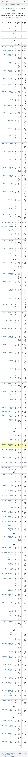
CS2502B (4, 399)
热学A (10, 320)
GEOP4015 (4, 709)
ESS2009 (4, 511)
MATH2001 (4, 547)
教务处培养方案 (15, 17)
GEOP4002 (4, 690)
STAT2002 (4, 444)
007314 (4, 669)
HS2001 (4, 112)
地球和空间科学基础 (10, 106)
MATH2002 (4, 143)
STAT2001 (4, 99)
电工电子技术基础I (10, 313)
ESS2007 (4, 500)
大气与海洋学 (10, 579)
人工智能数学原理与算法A (10, 529)
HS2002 (4, 281)
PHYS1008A (4, 419)
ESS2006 (4, 105)
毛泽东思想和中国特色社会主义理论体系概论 (10, 523)
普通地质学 (10, 700)
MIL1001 (4, 43)
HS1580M (4, 50)
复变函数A (10, 439)
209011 (4, 376)
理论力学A (10, 434)
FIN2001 (4, 328)
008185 (4, 360)
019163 (4, 191)
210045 (4, 368)
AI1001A (4, 528)
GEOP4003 (4, 573)
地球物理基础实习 (10, 537)
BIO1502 (4, 91)
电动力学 (11, 480)
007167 (4, 695)
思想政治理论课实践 (10, 610)
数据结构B (10, 399)
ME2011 (4, 312)
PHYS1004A (4, 427)
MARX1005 (4, 610)
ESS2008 (4, 506)
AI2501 (4, 391)
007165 (4, 578)
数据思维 (11, 99)
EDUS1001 (4, 602)
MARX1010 (4, 407)
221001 (4, 84)
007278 (4, 563)
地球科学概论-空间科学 (10, 511)
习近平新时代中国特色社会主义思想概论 (10, 228)
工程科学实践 (10, 376)
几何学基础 (10, 120)
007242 (4, 651)
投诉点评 (20, 753)
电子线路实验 (10, 491)
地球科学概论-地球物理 (10, 501)
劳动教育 (11, 602)
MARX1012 (4, 222)
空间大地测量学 (10, 569)
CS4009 (4, 383)
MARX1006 (4, 614)
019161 (4, 183)
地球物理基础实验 (10, 644)
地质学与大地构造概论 (10, 589)
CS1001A (4, 254)
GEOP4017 (4, 589)
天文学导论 (10, 78)
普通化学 (11, 457)
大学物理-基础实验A (10, 419)
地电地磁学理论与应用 (10, 558)
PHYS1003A (4, 462)
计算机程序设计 (10, 249)
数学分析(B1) (11, 233)
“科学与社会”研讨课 (11, 241)
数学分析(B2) (11, 415)
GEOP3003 (4, 638)
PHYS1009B (4, 449)
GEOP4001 (4, 682)
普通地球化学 (10, 720)
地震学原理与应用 (10, 651)
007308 (4, 664)
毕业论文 (11, 36)
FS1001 (4, 240)
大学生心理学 (10, 263)
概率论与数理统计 (10, 445)
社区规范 (8, 753)
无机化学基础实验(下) (10, 337)
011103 (4, 352)
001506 (4, 474)
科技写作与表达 (10, 281)
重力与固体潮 (10, 638)
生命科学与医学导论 (10, 92)
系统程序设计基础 (10, 289)
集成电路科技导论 (10, 55)
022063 (4, 632)
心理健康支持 (14, 753)
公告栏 (8, 754)
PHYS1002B (4, 305)
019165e (4, 136)
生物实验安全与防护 (10, 207)
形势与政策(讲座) (10, 614)
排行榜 (4, 754)
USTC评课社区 (5, 2)
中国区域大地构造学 (10, 678)
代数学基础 (10, 128)
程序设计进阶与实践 (10, 384)
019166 (4, 344)
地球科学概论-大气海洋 (10, 506)
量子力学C (10, 584)
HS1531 (4, 262)
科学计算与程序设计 (10, 670)
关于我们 (3, 753)
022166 (4, 78)
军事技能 (11, 46)
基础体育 (11, 29)
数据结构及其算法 (10, 297)
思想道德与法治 (10, 223)
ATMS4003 (4, 656)
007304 (4, 568)
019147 (4, 175)
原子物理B (10, 495)
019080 (4, 167)
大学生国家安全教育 (10, 51)
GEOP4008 (4, 741)
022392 (4, 434)
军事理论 (11, 43)
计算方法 (11, 547)
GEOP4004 (4, 725)
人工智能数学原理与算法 (10, 393)
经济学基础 (10, 328)
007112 (4, 720)
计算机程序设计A (10, 254)
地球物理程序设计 (10, 595)
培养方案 (13, 754)
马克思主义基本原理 (10, 468)
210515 (4, 485)
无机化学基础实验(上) (10, 176)
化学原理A (10, 183)
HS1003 (4, 621)
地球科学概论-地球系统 (10, 517)
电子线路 (11, 485)
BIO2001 (4, 207)
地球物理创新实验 (10, 741)
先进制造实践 (10, 215)
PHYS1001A (4, 237)
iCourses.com (19, 4)
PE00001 (4, 29)
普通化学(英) (11, 136)
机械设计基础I (10, 152)
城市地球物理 (10, 683)
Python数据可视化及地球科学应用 (10, 658)
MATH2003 (4, 120)
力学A (10, 237)
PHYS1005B (4, 495)
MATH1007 (4, 415)
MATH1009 (4, 411)
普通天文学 (10, 695)
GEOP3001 (4, 552)
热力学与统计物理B (10, 633)
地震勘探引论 (10, 574)
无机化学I (11, 344)
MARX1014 (4, 226)
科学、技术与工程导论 (10, 113)
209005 (4, 62)
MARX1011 (4, 467)
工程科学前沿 (10, 63)
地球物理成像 (10, 734)
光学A (10, 462)
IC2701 (4, 54)
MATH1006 (4, 233)
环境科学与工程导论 (10, 274)
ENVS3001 (4, 273)
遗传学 (10, 159)
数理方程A (10, 474)
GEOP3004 (4, 643)
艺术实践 (11, 621)
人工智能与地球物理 (10, 726)
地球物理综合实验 (10, 709)
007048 (4, 677)
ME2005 (4, 151)
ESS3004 (4, 536)
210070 (4, 297)
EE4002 (4, 70)
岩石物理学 (10, 664)
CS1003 (4, 248)
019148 (4, 336)
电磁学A (10, 427)
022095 (4, 584)
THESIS (4, 36)
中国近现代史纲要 (10, 408)
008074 (4, 159)
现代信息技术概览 (10, 71)
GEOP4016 (4, 594)
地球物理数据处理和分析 (10, 692)
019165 (4, 457)
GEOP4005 (4, 733)
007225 (4, 700)
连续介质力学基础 (10, 553)
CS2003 (4, 289)
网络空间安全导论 (10, 85)
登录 (25, 1)
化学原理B (10, 191)
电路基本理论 (10, 368)
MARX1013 (4, 521)
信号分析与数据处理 (10, 563)
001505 (4, 439)
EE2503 (4, 490)
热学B (10, 305)
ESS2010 (4, 516)
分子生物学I (10, 360)
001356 (4, 199)
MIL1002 (4, 46)
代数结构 (11, 352)
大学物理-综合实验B (10, 450)
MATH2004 (4, 128)
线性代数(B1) (11, 412)
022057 (4, 480)
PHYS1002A (4, 320)
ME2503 (4, 214)
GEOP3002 (4, 558)
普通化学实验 (10, 168)
